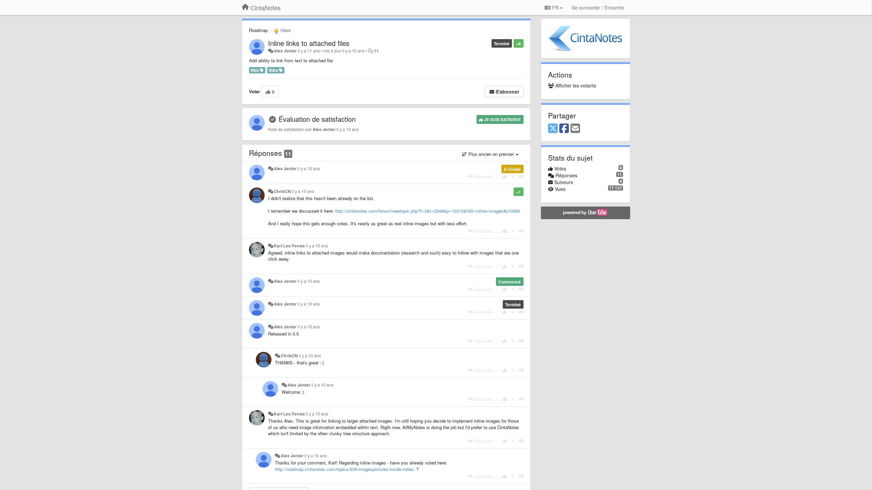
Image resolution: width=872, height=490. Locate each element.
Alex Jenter (285, 51)
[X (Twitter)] (553, 128)
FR (555, 7)
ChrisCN (282, 191)
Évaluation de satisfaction (317, 119)
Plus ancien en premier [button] (491, 154)
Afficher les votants (575, 85)
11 (376, 51)
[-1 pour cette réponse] (521, 176)
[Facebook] (564, 128)
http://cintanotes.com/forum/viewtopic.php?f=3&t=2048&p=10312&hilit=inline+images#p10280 (427, 211)
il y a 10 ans (309, 168)
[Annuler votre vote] (513, 176)
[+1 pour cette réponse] (504, 176)
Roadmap (258, 30)
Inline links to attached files (308, 43)
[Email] (575, 128)
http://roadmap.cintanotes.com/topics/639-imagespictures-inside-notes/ (345, 469)
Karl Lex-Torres (289, 246)
